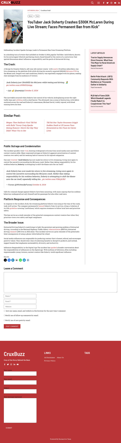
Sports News (88, 367)
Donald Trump (106, 358)
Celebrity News (89, 358)
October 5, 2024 (31, 90)
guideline (13, 208)
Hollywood (88, 362)
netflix (86, 364)
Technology (98, 367)
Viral (37, 16)
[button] (92, 3)
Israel (99, 362)
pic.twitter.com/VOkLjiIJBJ (53, 179)
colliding (19, 100)
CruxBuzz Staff (46, 10)
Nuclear (101, 364)
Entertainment (98, 360)
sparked (54, 248)
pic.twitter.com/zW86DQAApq (19, 85)
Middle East (106, 362)
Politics (108, 364)
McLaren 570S (71, 71)
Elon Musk (88, 360)
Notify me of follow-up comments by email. (22, 315)
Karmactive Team (65, 439)
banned (42, 206)
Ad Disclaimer (49, 358)
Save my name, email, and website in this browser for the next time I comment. (36, 311)
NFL (96, 364)
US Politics (109, 369)
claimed (13, 232)
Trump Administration (92, 369)
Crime (98, 358)
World (86, 371)
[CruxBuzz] (10, 3)
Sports (113, 364)
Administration (55, 229)
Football (107, 360)
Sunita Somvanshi (97, 68)
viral (26, 151)
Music (113, 362)
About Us (60, 358)
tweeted (14, 160)
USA (103, 369)
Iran (94, 362)
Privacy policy (49, 361)
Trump (105, 367)
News (30, 16)
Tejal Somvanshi (96, 87)
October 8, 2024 (39, 184)
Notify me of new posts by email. (17, 320)
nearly (55, 69)
